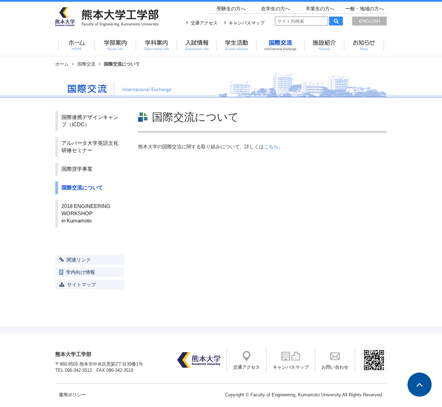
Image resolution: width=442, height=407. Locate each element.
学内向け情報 (80, 272)
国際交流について (82, 187)
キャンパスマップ (247, 23)
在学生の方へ (275, 8)
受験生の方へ (231, 8)
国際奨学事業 (77, 169)
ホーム (62, 64)
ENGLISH (369, 21)
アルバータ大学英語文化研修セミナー (89, 146)
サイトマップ (81, 284)
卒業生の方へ (320, 8)
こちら (271, 146)
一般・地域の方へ (364, 8)
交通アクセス (204, 23)
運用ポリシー (72, 395)
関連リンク (79, 259)
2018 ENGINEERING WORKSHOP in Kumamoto (92, 214)
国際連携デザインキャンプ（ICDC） (89, 121)
